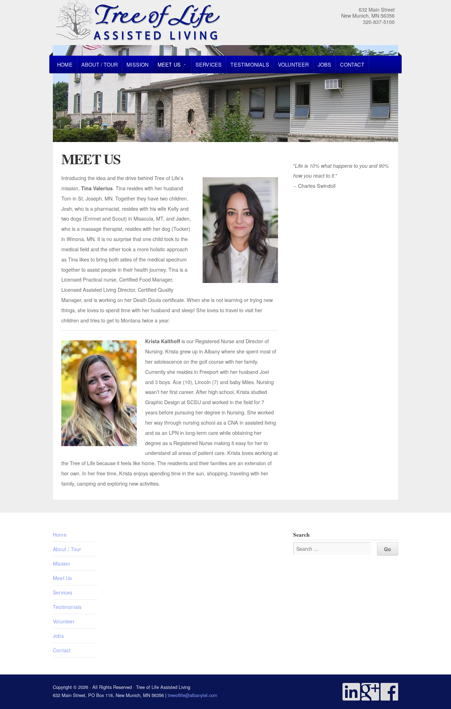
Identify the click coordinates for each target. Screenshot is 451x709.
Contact (352, 64)
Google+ (370, 692)
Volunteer (293, 64)
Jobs (325, 64)
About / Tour (99, 64)
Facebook (389, 692)
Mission (137, 64)
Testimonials (249, 64)
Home (65, 64)
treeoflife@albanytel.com (192, 695)
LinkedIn (351, 692)
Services (209, 64)
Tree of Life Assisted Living (180, 21)
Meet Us (169, 64)
